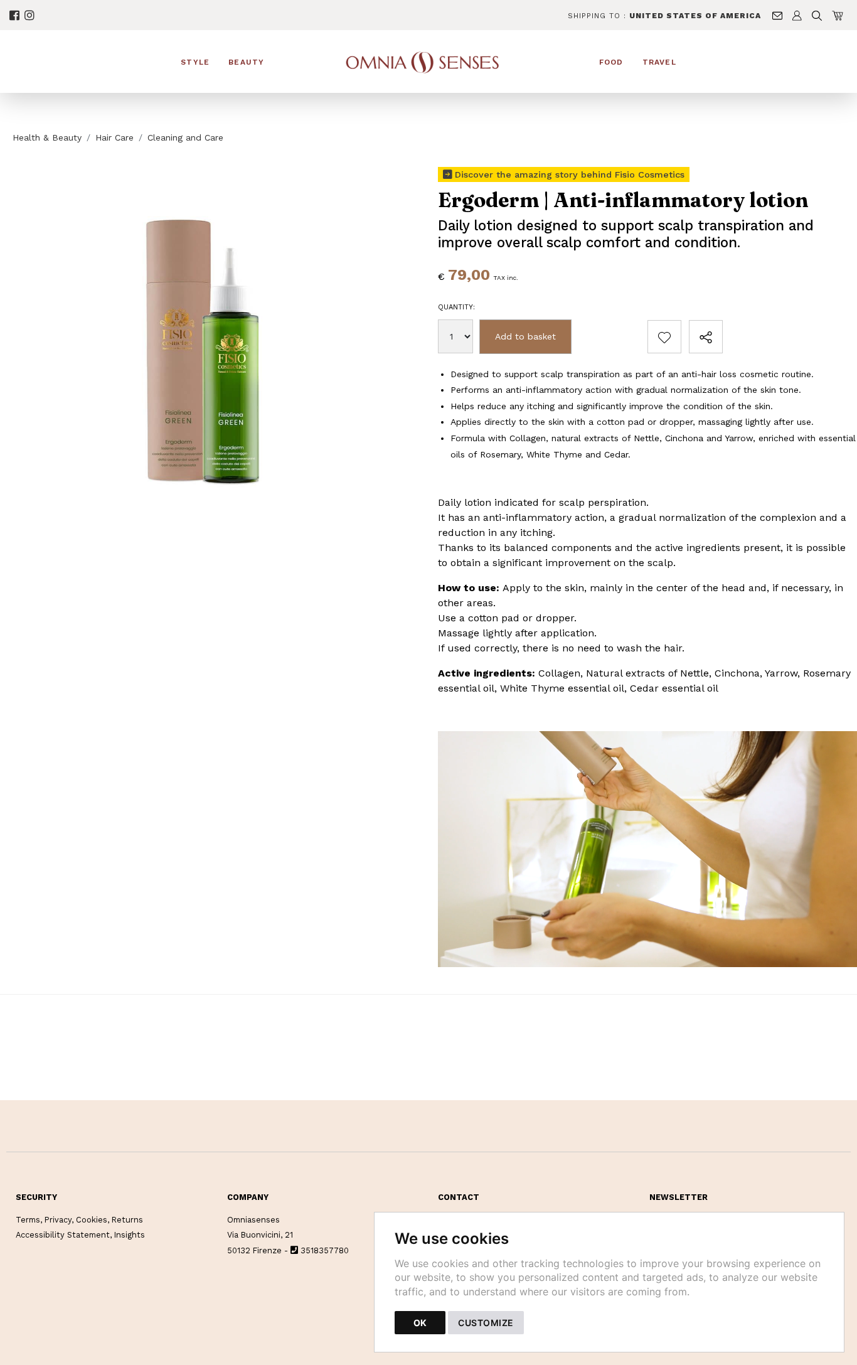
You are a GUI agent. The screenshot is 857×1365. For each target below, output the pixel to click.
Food (611, 62)
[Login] (797, 15)
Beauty (246, 62)
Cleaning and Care (185, 137)
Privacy (58, 1219)
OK (420, 1322)
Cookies (91, 1219)
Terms (28, 1219)
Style (195, 62)
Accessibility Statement (63, 1234)
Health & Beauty (47, 137)
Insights (129, 1234)
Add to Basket (525, 336)
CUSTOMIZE (486, 1322)
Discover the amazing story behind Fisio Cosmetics (568, 174)
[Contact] (777, 15)
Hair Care (114, 137)
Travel (659, 62)
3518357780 (325, 1250)
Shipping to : (664, 15)
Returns (127, 1219)
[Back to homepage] (428, 62)
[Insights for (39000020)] (38, 14)
